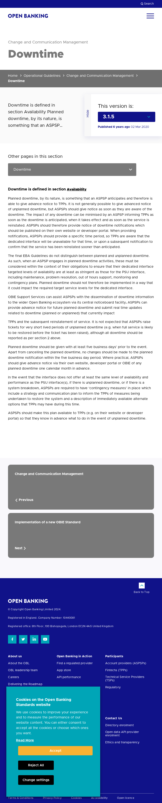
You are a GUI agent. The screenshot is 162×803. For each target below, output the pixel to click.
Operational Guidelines (42, 75)
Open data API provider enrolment (122, 734)
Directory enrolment (119, 725)
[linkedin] (34, 639)
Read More (25, 740)
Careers (13, 677)
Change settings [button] (36, 780)
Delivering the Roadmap (25, 684)
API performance (69, 677)
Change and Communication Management (100, 75)
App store (64, 670)
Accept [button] (55, 750)
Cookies (76, 798)
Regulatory (113, 687)
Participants (114, 656)
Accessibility (99, 798)
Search (149, 3)
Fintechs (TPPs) (116, 670)
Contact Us (113, 718)
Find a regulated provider (75, 663)
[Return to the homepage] (28, 16)
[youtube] (45, 639)
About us (15, 656)
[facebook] (12, 639)
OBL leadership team (23, 670)
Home (13, 75)
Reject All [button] (36, 765)
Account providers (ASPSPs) (125, 663)
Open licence (125, 798)
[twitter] (23, 639)
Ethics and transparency (122, 742)
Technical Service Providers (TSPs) (124, 679)
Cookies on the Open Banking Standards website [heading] (43, 702)
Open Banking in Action (74, 656)
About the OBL (18, 663)
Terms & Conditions (20, 798)
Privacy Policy (52, 798)
